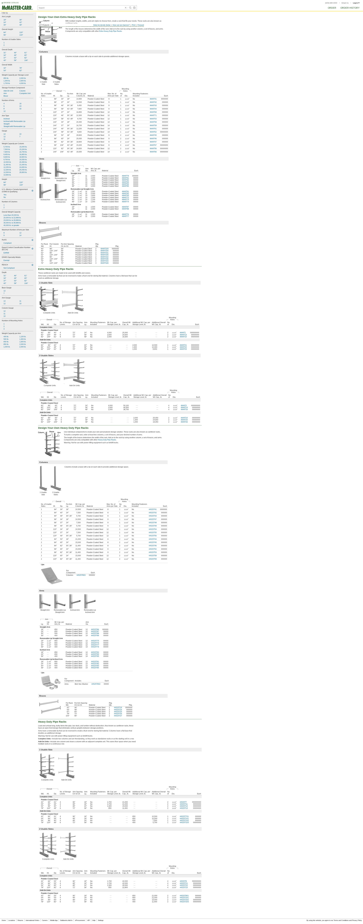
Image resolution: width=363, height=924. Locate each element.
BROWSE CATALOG (11, 3)
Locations (11, 920)
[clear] (125, 8)
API (88, 920)
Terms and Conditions (341, 920)
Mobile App (54, 920)
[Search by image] (134, 7)
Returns (20, 920)
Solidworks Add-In (66, 920)
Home (4, 920)
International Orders (32, 920)
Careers (45, 920)
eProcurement (80, 920)
